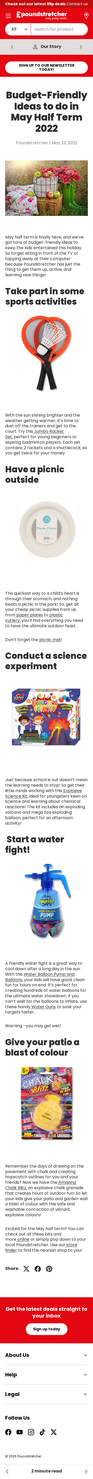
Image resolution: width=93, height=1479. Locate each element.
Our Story (51, 47)
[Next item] (81, 47)
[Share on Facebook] (37, 1269)
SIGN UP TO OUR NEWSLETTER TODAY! (46, 67)
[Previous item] (12, 47)
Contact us (77, 4)
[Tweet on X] (26, 1269)
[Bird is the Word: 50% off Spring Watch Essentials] (86, 1471)
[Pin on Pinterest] (49, 1269)
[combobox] (46, 29)
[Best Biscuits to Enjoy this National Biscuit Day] (7, 1471)
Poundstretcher (29, 1456)
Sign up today (46, 1329)
